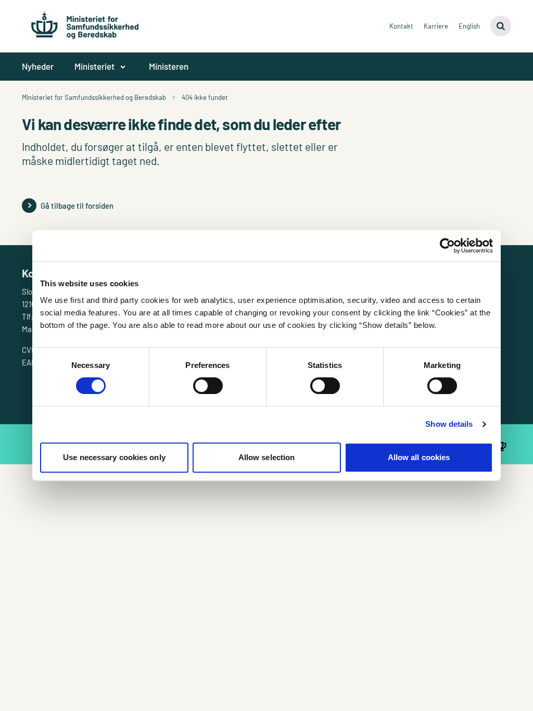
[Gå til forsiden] (85, 21)
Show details (449, 424)
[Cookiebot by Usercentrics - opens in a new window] (447, 245)
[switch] (208, 385)
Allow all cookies (419, 457)
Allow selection (266, 457)
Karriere (436, 26)
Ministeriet (94, 66)
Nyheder (38, 66)
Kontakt (401, 26)
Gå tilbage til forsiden (77, 205)
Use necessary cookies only (114, 457)
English (469, 26)
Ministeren (168, 66)
